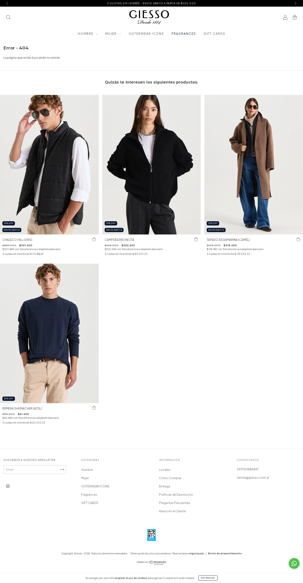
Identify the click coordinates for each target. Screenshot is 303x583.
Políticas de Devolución (176, 494)
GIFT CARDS (214, 33)
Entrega (164, 486)
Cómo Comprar (170, 478)
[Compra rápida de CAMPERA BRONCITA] (196, 239)
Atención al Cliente (172, 511)
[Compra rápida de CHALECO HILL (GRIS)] (94, 239)
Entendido (208, 578)
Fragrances (184, 33)
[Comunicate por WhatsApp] (294, 563)
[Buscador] (8, 18)
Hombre (86, 33)
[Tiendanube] (151, 564)
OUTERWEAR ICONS (146, 33)
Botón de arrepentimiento (225, 553)
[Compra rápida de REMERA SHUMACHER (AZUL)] (94, 408)
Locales (164, 470)
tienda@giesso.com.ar (253, 477)
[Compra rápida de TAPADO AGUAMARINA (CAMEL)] (298, 239)
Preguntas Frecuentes (174, 503)
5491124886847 (248, 469)
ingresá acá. (196, 553)
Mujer (111, 33)
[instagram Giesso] (8, 486)
